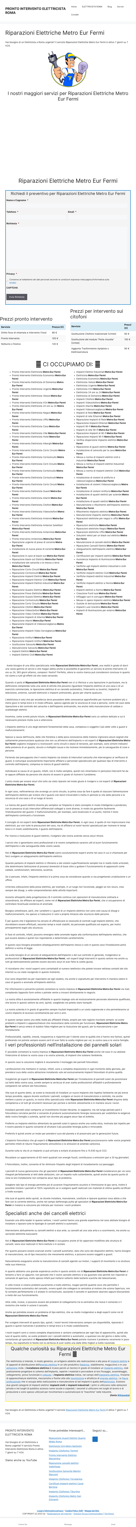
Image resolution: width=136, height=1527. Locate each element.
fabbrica (84, 1364)
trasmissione (77, 1378)
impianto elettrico (113, 1368)
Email (72, 212)
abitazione (12, 1368)
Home (74, 6)
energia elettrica (48, 1364)
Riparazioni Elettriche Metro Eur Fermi (86, 1410)
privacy (12, 282)
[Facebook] (95, 1439)
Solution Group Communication (88, 1513)
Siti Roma (109, 1513)
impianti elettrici (118, 1361)
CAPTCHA (12, 287)
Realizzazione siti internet (59, 1513)
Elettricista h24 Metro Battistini (65, 1446)
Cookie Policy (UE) (74, 1511)
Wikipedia (123, 1395)
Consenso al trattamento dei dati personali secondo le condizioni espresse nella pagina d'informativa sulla (59, 281)
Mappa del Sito (92, 1511)
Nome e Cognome (17, 200)
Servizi (120, 6)
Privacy (11, 274)
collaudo (46, 1375)
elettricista (109, 1381)
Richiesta (12, 223)
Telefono (12, 212)
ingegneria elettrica (109, 1375)
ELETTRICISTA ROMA (92, 6)
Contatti (75, 14)
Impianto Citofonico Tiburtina (64, 1491)
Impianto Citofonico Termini (63, 1450)
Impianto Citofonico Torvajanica (65, 1479)
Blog (110, 6)
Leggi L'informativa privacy (50, 1511)
